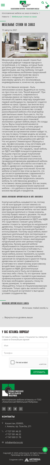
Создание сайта (16, 459)
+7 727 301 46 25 (13, 431)
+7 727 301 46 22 (13, 434)
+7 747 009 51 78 (13, 437)
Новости (5, 16)
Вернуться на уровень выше (18, 317)
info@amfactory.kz (14, 442)
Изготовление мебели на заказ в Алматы (20, 13)
